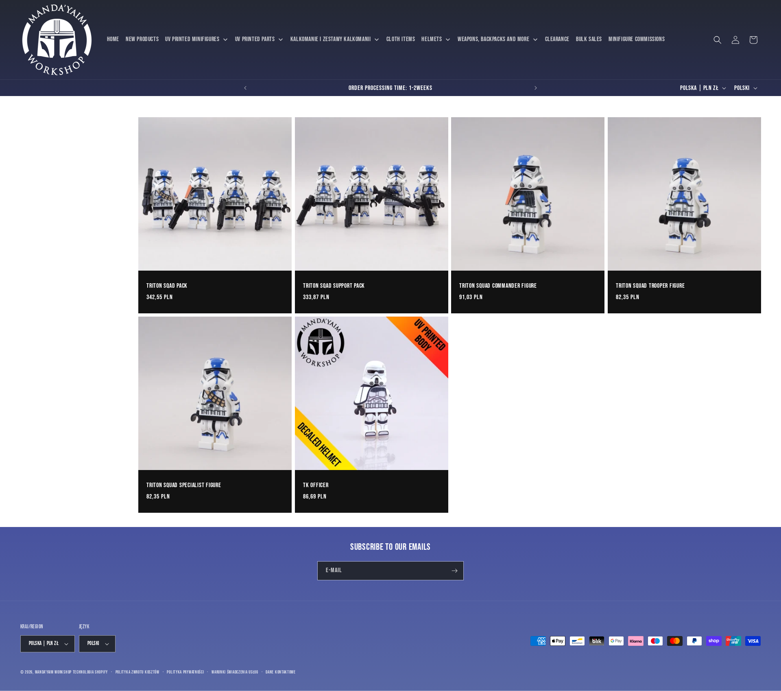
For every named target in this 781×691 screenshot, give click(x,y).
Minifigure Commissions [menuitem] (637, 39)
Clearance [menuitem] (557, 39)
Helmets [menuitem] (431, 39)
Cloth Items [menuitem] (400, 39)
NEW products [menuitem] (142, 39)
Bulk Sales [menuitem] (589, 39)
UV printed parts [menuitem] (255, 39)
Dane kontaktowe (281, 672)
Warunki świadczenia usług (235, 672)
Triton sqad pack (167, 286)
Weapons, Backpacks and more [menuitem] (493, 39)
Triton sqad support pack (334, 286)
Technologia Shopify (90, 672)
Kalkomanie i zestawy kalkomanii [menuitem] (330, 39)
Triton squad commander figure (498, 286)
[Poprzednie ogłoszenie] (245, 88)
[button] (717, 40)
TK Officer (316, 485)
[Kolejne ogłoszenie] (536, 88)
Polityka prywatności (185, 672)
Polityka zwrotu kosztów (137, 672)
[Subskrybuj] (454, 570)
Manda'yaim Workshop (53, 672)
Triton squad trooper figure (650, 286)
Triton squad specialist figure (183, 485)
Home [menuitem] (113, 39)
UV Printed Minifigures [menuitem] (192, 39)
